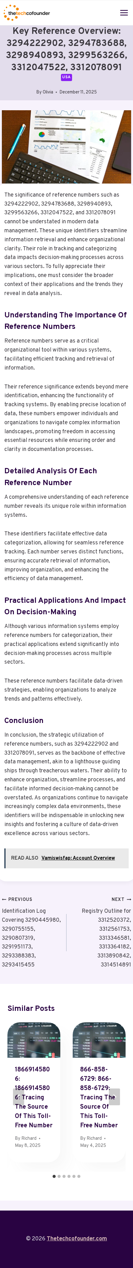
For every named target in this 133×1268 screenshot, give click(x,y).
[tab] (54, 1176)
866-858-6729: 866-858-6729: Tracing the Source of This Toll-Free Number (99, 1098)
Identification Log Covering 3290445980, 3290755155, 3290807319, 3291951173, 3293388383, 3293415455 (31, 933)
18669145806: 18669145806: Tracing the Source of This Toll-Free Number (34, 1098)
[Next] (114, 1096)
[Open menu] (124, 12)
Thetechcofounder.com (77, 1239)
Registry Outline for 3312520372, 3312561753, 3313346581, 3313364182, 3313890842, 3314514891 (106, 933)
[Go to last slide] (18, 1096)
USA (66, 77)
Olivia (48, 92)
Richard (28, 1139)
